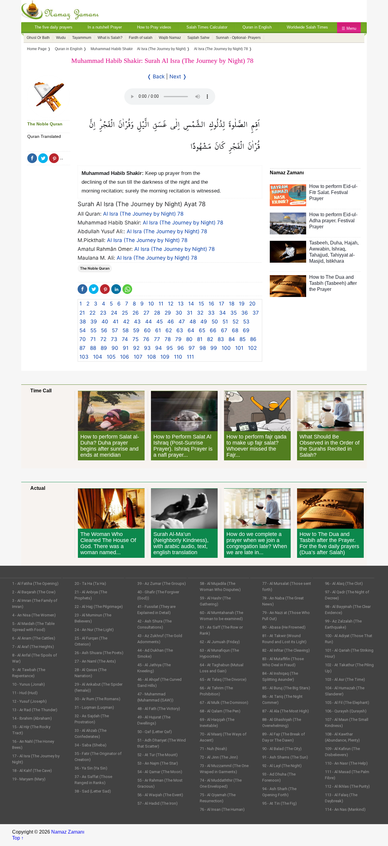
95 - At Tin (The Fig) (279, 803)
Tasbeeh (318, 242)
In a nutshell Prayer (105, 27)
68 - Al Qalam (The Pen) (220, 711)
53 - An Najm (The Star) (157, 763)
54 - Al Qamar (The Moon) (159, 771)
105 (111, 357)
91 (126, 348)
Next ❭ (178, 76)
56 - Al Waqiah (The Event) (160, 795)
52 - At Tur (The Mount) (157, 754)
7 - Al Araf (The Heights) (33, 646)
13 (181, 304)
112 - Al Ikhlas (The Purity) (347, 786)
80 (189, 339)
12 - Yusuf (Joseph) (29, 701)
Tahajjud (318, 255)
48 (192, 322)
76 (146, 339)
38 (82, 322)
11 (161, 304)
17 (221, 304)
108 (151, 357)
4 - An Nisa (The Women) (34, 615)
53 (246, 322)
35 (233, 313)
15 (201, 304)
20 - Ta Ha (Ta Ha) (90, 583)
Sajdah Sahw (198, 38)
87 (82, 348)
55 (93, 330)
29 (168, 313)
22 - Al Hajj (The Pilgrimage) (99, 606)
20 (252, 304)
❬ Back (156, 76)
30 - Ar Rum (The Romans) (97, 699)
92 (136, 348)
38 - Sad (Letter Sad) (93, 791)
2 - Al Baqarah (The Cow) (33, 592)
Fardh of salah (140, 38)
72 (103, 339)
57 (115, 330)
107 (138, 357)
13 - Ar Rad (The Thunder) (34, 710)
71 (93, 339)
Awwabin (319, 248)
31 (189, 313)
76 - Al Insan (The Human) (222, 809)
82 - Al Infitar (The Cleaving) (286, 650)
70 (82, 339)
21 (82, 313)
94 (158, 348)
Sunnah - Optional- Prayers (238, 38)
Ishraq (338, 248)
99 (213, 348)
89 (104, 348)
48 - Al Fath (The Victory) (158, 708)
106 (124, 357)
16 (211, 304)
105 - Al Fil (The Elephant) (347, 702)
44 (148, 322)
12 (170, 304)
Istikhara (335, 261)
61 (158, 330)
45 (159, 322)
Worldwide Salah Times (307, 27)
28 (157, 313)
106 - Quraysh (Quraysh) (345, 711)
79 (178, 339)
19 (242, 304)
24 (114, 313)
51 (225, 322)
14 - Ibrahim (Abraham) (32, 718)
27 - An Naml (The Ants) (95, 661)
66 (213, 330)
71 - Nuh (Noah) (213, 748)
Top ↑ (18, 838)
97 (192, 348)
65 (202, 330)
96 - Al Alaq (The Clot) (344, 583)
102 (252, 348)
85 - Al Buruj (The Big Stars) (286, 688)
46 (170, 322)
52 (235, 322)
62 (169, 330)
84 (232, 339)
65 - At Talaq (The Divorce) (223, 679)
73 (114, 339)
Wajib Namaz (170, 38)
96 (180, 348)
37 (256, 313)
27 (146, 313)
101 (239, 348)
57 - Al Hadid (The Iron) (157, 803)
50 (215, 322)
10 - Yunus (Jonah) (28, 684)
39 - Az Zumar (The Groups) (161, 583)
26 (135, 313)
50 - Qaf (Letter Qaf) (154, 731)
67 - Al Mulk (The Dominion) (224, 702)
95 (169, 348)
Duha (336, 242)
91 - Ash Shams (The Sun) (285, 757)
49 (203, 322)
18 (231, 304)
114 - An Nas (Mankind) (345, 809)
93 (147, 348)
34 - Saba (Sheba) (90, 745)
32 (200, 313)
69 (246, 330)
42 (126, 322)
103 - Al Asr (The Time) (345, 679)
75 (135, 339)
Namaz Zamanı (67, 831)
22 (92, 313)
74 (125, 339)
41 (116, 322)
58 (125, 330)
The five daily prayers (53, 27)
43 (137, 322)
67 (224, 330)
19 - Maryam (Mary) (28, 779)
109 (164, 357)
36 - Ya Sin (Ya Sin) (91, 768)
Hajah (350, 242)
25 (125, 313)
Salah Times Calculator (206, 27)
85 (242, 339)
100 (226, 348)
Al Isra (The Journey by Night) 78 (143, 214)
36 (244, 313)
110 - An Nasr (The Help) (346, 763)
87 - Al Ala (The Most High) (285, 711)
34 (222, 313)
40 (105, 322)
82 (210, 339)
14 (191, 304)
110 (178, 357)
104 (97, 357)
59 (136, 330)
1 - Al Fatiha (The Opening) (35, 583)
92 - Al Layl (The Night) (282, 765)
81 (199, 339)
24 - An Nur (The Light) (94, 629)
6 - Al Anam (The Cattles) (33, 638)
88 (93, 348)
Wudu (61, 38)
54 (82, 330)
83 (221, 339)
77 (157, 339)
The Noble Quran (44, 123)
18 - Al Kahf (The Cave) (32, 770)
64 (191, 330)
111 (190, 357)
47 (182, 322)
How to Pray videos (154, 27)
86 (253, 339)
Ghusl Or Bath (38, 38)
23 (103, 313)
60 (147, 330)
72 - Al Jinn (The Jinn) (219, 757)
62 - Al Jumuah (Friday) (220, 642)
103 (84, 357)
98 (202, 348)
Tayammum (81, 38)
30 (179, 313)
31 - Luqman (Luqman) (94, 707)
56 (104, 330)
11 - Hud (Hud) (25, 693)
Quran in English (257, 27)
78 (168, 339)
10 (151, 304)
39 (93, 322)
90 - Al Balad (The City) (282, 748)
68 (235, 330)
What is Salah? (110, 38)
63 (179, 330)
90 (115, 348)
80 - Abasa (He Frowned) (284, 627)
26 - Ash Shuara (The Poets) (99, 652)
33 (211, 313)
